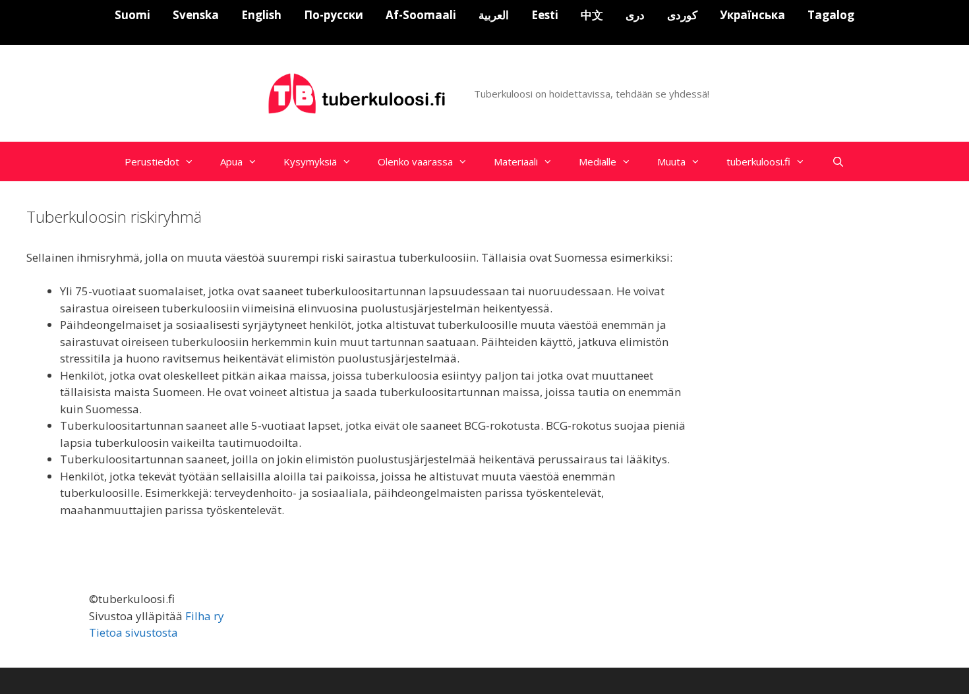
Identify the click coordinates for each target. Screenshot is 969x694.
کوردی (682, 14)
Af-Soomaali (421, 14)
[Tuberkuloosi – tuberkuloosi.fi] (358, 92)
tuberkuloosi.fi (758, 161)
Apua (231, 161)
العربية (494, 14)
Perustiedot (152, 161)
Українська (752, 14)
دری (635, 14)
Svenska (196, 14)
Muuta (671, 161)
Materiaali (516, 161)
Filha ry (204, 615)
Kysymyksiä (310, 161)
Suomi (132, 14)
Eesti (544, 14)
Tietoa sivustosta (133, 632)
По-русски (333, 14)
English (261, 14)
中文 (592, 14)
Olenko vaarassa (415, 161)
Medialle (597, 161)
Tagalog (831, 14)
